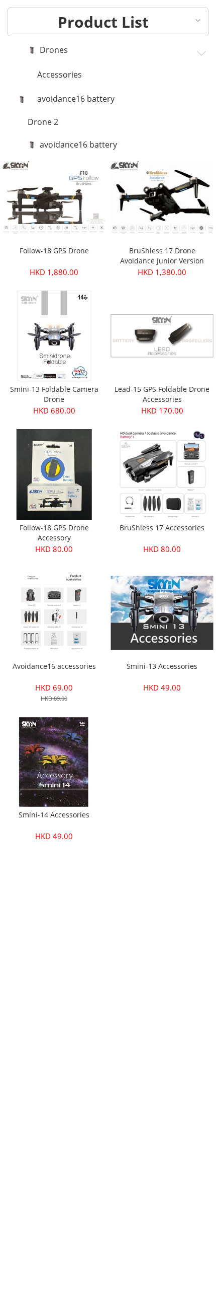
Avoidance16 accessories (54, 666)
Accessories (59, 75)
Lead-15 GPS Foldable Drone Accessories (162, 394)
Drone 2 (43, 122)
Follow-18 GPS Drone (54, 250)
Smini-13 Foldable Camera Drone (54, 394)
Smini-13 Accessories (162, 666)
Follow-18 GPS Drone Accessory (54, 532)
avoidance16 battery (76, 99)
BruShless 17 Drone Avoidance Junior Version (162, 255)
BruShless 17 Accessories (162, 527)
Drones (54, 50)
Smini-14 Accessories (54, 814)
